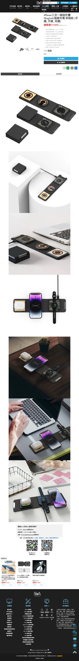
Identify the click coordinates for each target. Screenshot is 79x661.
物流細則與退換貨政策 (9, 629)
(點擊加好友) (32, 554)
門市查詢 (65, 2)
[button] (41, 29)
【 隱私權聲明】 (59, 656)
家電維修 (75, 635)
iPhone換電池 (28, 609)
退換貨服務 (59, 74)
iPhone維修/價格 (28, 611)
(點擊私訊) (46, 554)
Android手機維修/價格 (28, 616)
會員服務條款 (9, 633)
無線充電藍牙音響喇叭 (39, 575)
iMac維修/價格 (28, 633)
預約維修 (75, 628)
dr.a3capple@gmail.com (27, 534)
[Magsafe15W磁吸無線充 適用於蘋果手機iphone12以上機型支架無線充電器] (9, 567)
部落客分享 (9, 622)
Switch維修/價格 (28, 622)
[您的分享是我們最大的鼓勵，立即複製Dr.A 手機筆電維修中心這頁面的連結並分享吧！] (72, 68)
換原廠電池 (52, 4)
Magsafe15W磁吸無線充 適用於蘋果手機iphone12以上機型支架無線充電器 (8, 577)
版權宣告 (9, 631)
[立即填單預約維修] (74, 625)
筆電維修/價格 (28, 613)
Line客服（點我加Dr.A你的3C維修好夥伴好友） (46, 538)
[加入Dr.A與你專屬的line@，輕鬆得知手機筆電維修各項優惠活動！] (74, 639)
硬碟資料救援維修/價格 (28, 642)
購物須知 (9, 626)
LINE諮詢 (75, 641)
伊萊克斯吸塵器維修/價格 (28, 637)
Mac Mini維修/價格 (28, 631)
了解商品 (10, 585)
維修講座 (9, 618)
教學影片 (9, 620)
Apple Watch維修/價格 (28, 624)
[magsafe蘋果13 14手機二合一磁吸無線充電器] (24, 567)
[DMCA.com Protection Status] (39, 649)
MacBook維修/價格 (28, 618)
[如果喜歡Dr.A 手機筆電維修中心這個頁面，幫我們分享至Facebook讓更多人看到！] (75, 68)
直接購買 (62, 58)
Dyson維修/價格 (28, 629)
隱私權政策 (9, 635)
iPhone (44, 4)
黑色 (50, 50)
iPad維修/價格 (28, 620)
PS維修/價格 (28, 644)
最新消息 (9, 616)
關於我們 (9, 609)
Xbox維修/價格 (28, 635)
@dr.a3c (25, 529)
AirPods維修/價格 (28, 626)
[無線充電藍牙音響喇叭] (40, 567)
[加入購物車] (3, 585)
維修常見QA (9, 613)
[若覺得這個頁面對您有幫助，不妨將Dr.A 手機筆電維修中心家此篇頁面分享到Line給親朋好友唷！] (67, 68)
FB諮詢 (74, 648)
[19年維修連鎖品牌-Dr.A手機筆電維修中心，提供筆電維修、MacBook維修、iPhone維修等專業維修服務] (39, 3)
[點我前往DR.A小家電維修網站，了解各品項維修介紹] (74, 632)
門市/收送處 (9, 611)
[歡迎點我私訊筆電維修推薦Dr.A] (74, 645)
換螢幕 (47, 4)
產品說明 (20, 74)
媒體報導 (9, 624)
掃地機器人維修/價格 (28, 639)
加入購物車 (62, 62)
